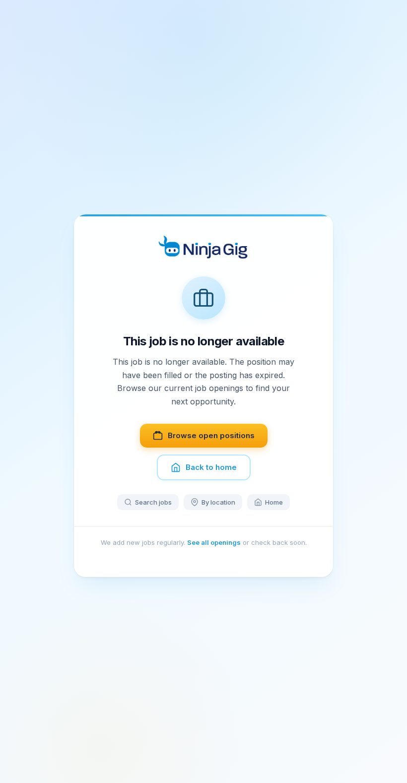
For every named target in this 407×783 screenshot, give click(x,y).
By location (218, 502)
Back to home (211, 467)
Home (274, 502)
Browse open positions (211, 435)
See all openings (214, 542)
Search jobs (153, 502)
